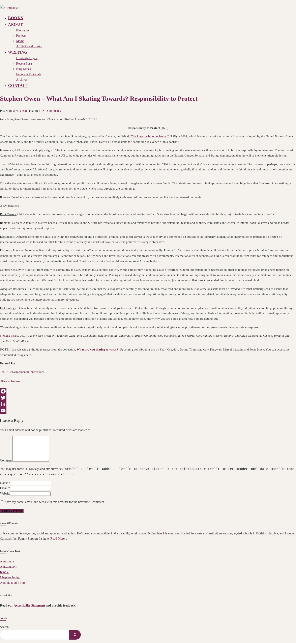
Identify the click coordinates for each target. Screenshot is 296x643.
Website (5, 493)
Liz (165, 533)
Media (20, 41)
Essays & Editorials (28, 74)
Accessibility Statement (29, 605)
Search (4, 627)
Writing (18, 52)
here (28, 355)
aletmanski (20, 110)
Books (15, 18)
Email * (5, 488)
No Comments (51, 110)
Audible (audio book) (13, 582)
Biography (23, 30)
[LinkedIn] (148, 404)
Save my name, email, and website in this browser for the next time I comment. (55, 502)
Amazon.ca (7, 561)
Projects (21, 35)
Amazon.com (8, 566)
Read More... (58, 538)
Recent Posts (24, 63)
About (15, 24)
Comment (6, 460)
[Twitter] (148, 397)
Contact (18, 85)
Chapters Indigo (10, 577)
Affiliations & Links (29, 46)
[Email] (148, 410)
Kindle (4, 572)
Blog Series (23, 69)
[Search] (75, 635)
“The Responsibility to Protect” (149, 136)
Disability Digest (26, 58)
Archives (22, 79)
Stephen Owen (9, 335)
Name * (5, 482)
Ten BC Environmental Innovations (22, 371)
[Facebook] (148, 391)
